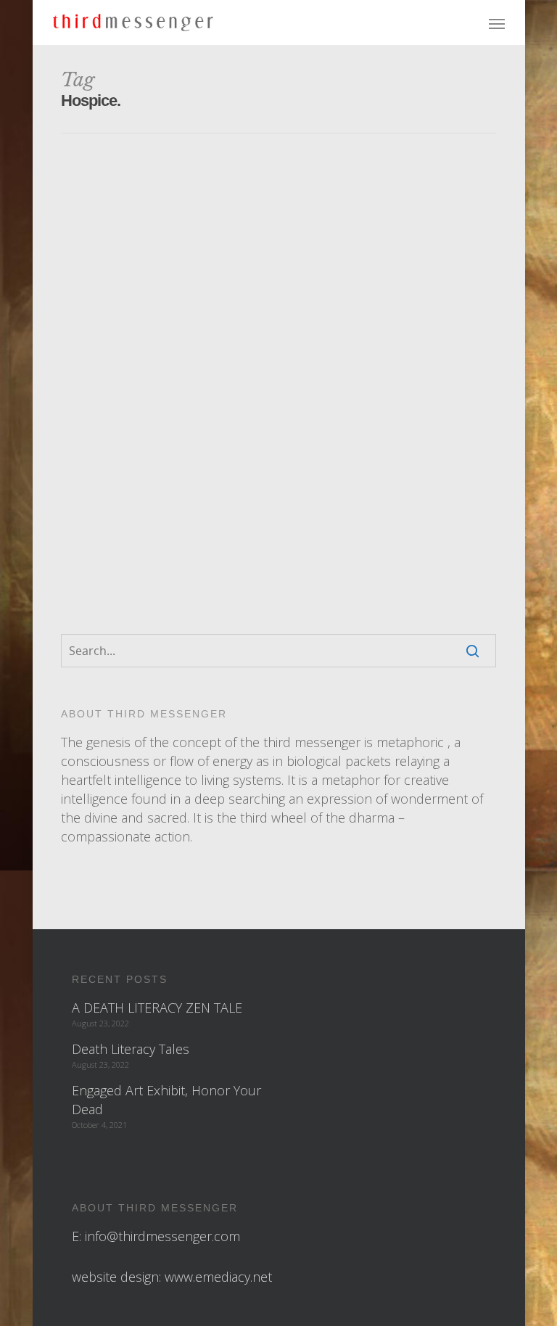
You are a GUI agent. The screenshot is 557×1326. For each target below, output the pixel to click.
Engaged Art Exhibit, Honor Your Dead (166, 1100)
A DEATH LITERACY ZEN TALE (157, 1007)
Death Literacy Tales (130, 1049)
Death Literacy (171, 502)
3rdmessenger (247, 286)
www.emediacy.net (218, 1276)
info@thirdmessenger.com (162, 1236)
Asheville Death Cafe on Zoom (240, 265)
